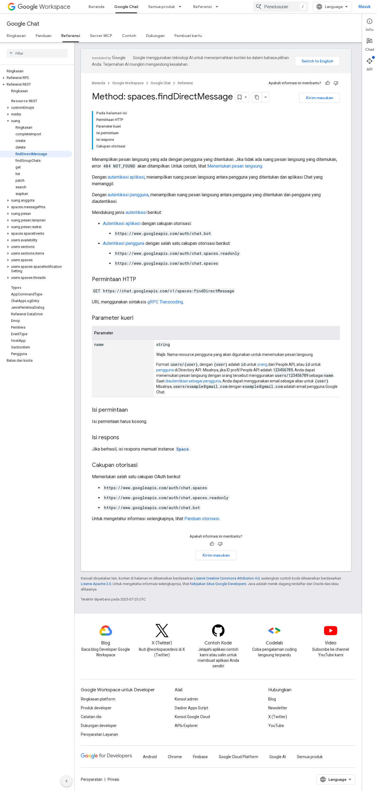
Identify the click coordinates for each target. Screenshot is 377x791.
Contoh (129, 35)
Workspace (54, 6)
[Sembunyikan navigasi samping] (66, 781)
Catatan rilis (91, 717)
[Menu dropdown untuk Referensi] (218, 6)
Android (150, 757)
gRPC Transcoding (165, 302)
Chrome (175, 757)
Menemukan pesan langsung (234, 166)
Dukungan (155, 35)
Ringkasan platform (98, 699)
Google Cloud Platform (238, 757)
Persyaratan (91, 779)
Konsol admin (186, 699)
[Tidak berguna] (336, 83)
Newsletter (277, 708)
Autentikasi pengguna (123, 243)
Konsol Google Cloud (192, 717)
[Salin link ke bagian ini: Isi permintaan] (133, 410)
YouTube (276, 725)
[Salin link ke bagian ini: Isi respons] (124, 438)
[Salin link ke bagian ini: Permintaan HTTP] (141, 279)
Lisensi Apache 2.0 (96, 584)
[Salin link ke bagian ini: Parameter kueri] (138, 318)
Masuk (364, 6)
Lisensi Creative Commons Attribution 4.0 (226, 578)
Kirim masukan (319, 97)
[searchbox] (37, 53)
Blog (272, 699)
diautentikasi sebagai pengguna (193, 381)
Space (182, 449)
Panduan (43, 35)
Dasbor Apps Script (191, 708)
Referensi (202, 6)
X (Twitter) (277, 717)
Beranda (96, 6)
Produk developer (96, 708)
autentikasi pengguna (128, 194)
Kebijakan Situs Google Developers (218, 584)
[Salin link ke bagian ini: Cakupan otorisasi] (142, 465)
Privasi (113, 779)
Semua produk (161, 6)
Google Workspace (128, 83)
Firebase (200, 757)
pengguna (165, 370)
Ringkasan (16, 35)
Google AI (277, 757)
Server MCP (101, 35)
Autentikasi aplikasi (121, 223)
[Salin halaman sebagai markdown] (257, 97)
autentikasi (136, 212)
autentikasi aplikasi (126, 177)
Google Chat (126, 6)
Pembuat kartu (188, 35)
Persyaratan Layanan (99, 734)
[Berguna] (327, 83)
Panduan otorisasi (201, 518)
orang (262, 364)
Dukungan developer (99, 725)
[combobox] (280, 7)
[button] (36, 78)
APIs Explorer (186, 725)
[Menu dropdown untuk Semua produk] (181, 6)
